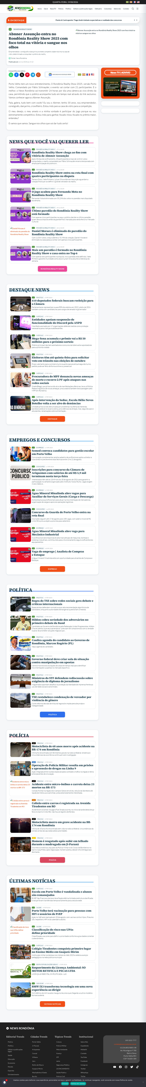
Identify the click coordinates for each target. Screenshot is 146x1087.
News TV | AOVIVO (120, 72)
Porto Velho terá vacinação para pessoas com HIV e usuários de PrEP (61, 912)
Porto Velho (36, 1042)
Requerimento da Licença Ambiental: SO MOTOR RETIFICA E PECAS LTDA (59, 969)
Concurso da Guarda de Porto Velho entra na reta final (61, 513)
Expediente (85, 1046)
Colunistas (108, 9)
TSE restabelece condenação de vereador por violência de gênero (61, 698)
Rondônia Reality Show (22, 29)
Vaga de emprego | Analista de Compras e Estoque (58, 553)
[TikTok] (137, 1067)
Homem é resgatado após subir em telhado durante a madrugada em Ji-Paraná (60, 842)
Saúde (38, 907)
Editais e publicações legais (83, 9)
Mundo (10, 1067)
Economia (11, 1063)
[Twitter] (131, 1067)
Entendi (65, 1084)
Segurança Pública (62, 1065)
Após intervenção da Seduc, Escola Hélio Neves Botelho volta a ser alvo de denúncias (62, 401)
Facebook (84, 1061)
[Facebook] (120, 1067)
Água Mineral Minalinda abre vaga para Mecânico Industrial (58, 532)
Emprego (39, 447)
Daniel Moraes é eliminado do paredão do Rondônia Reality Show (59, 232)
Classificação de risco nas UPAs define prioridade (52, 931)
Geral (46, 9)
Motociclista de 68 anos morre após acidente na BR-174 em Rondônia (63, 747)
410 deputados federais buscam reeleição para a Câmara (62, 302)
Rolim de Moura (38, 1065)
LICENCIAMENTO (62, 1069)
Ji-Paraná (35, 1046)
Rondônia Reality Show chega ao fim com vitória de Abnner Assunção (59, 154)
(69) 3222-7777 (130, 1040)
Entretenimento (13, 1074)
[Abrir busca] (133, 8)
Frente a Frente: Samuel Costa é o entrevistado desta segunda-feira (55, 20)
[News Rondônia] (20, 8)
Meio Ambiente (61, 1049)
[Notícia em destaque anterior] (134, 20)
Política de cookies (78, 1084)
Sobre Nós (84, 1042)
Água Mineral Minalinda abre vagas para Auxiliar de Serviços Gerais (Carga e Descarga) (63, 494)
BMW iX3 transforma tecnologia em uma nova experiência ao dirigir (62, 988)
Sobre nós (117, 9)
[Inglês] (92, 74)
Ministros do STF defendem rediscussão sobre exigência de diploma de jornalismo (62, 679)
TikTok (83, 1076)
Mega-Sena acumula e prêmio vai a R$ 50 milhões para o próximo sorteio (59, 340)
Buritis (34, 1076)
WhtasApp (84, 1072)
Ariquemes (36, 1049)
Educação (11, 1059)
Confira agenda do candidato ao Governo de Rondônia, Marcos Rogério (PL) (60, 641)
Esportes (11, 1071)
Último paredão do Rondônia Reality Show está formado (60, 212)
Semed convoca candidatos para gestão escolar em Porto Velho (63, 452)
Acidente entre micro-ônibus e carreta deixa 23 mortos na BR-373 (63, 785)
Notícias (39, 316)
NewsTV (53, 9)
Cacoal (34, 1053)
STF (57, 1057)
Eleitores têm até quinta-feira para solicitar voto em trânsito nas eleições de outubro (60, 359)
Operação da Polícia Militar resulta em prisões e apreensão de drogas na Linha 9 (62, 766)
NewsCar (39, 983)
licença (58, 1053)
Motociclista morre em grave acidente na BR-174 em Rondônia (61, 823)
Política (68, 9)
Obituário (98, 9)
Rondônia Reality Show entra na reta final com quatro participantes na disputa (63, 174)
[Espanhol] (84, 74)
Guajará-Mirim (37, 1069)
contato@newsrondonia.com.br (125, 1044)
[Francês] (88, 74)
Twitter (83, 1069)
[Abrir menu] (137, 8)
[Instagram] (126, 1067)
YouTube (84, 1057)
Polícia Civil (60, 1076)
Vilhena (35, 1057)
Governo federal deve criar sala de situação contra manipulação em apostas (60, 660)
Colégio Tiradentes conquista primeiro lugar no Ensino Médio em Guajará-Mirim (61, 950)
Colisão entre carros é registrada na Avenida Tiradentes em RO (61, 804)
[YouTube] (114, 1067)
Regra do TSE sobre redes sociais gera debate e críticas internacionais (62, 602)
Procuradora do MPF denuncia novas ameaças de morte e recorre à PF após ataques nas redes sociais (62, 380)
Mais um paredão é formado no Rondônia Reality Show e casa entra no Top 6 (59, 251)
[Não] (143, 1082)
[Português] (79, 74)
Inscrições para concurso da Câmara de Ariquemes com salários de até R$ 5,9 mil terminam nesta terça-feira (59, 473)
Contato (126, 9)
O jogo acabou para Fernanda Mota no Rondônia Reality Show (57, 193)
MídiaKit (84, 1049)
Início (40, 9)
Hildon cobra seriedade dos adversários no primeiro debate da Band (60, 621)
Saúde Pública (61, 1072)
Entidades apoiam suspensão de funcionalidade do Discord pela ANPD (57, 321)
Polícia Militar (61, 1046)
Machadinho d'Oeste (39, 1072)
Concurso (40, 466)
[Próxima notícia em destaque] (137, 20)
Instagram (84, 1065)
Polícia (60, 9)
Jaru (33, 1061)
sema (58, 1061)
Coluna (58, 1042)
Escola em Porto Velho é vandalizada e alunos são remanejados (62, 893)
